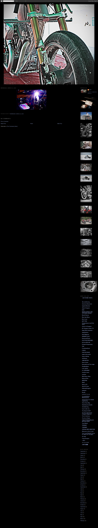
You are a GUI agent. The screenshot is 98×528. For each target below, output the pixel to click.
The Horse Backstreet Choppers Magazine (87, 413)
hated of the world (86, 354)
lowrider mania (85, 372)
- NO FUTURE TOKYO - (87, 297)
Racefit (83, 392)
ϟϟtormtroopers (85, 438)
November (82, 459)
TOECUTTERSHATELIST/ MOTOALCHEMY (88, 421)
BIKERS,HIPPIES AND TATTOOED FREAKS (87, 312)
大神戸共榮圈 (85, 444)
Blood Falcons (85, 315)
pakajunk (84, 390)
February (82, 469)
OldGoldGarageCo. (86, 388)
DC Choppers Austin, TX (88, 328)
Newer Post (3, 123)
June (81, 465)
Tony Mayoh (85, 423)
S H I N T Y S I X (86, 394)
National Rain (85, 378)
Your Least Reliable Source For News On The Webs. (88, 434)
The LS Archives (86, 416)
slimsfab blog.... (86, 406)
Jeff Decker (84, 358)
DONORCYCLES (86, 336)
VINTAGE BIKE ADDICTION (88, 429)
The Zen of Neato (86, 418)
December (82, 471)
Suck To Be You (86, 408)
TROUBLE (84, 425)
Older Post (59, 123)
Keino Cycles (85, 362)
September (82, 451)
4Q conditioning (86, 302)
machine (84, 374)
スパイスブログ (85, 442)
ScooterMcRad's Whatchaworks (86, 397)
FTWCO (84, 350)
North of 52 (84, 384)
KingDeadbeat (85, 366)
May (81, 492)
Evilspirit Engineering (87, 344)
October (82, 461)
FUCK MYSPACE (86, 352)
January (82, 481)
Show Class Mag (86, 402)
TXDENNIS (84, 427)
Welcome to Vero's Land (87, 431)
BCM (83, 310)
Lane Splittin (85, 368)
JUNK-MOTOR (85, 360)
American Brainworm (87, 304)
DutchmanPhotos (86, 338)
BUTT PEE (84, 321)
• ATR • (83, 440)
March (81, 457)
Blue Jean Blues (86, 317)
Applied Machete (86, 305)
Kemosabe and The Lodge (88, 364)
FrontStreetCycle (86, 348)
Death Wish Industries (87, 330)
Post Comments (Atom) (12, 126)
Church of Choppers (87, 326)
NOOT (83, 382)
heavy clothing (85, 356)
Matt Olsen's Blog (86, 376)
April (81, 467)
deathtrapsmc (85, 332)
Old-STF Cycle (85, 386)
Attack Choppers (86, 308)
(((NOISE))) (84, 380)
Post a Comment (4, 121)
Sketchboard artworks (87, 404)
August (82, 455)
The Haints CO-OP (86, 410)
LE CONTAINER (85, 370)
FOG (83, 346)
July (81, 489)
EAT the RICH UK (86, 342)
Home (31, 123)
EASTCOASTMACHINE (87, 340)
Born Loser (84, 319)
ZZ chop (84, 436)
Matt (90, 89)
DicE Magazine (85, 334)
